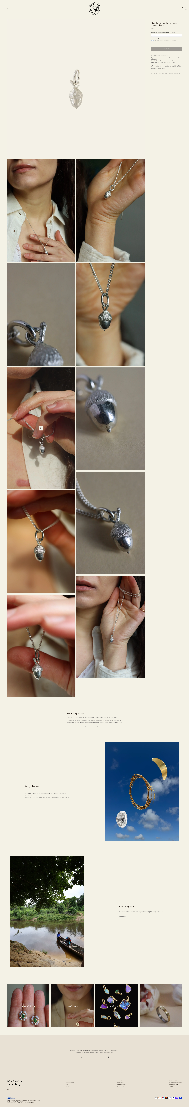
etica (67, 1084)
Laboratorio (47, 793)
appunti (68, 1086)
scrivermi (48, 797)
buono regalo (120, 1082)
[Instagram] (8, 1089)
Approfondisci (122, 916)
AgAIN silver (74, 717)
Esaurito (167, 49)
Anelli (161, 1006)
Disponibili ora (28, 1006)
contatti (171, 1086)
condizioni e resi (173, 1084)
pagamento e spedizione (175, 1082)
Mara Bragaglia (70, 1082)
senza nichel (120, 1086)
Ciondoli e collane (117, 1006)
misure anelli (120, 1080)
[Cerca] (6, 8)
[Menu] (3, 8)
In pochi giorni (72, 1006)
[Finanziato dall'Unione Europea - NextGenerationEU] (11, 1098)
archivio (68, 1080)
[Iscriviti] (108, 1057)
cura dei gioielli (121, 1084)
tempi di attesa (173, 1080)
